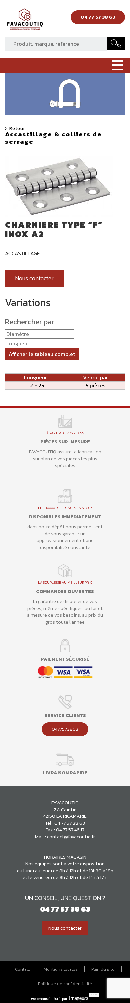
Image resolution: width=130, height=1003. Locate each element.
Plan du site (103, 969)
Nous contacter (34, 278)
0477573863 (65, 729)
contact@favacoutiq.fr (71, 836)
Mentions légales (61, 969)
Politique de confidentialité (65, 984)
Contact (22, 969)
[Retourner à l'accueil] (25, 21)
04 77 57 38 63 (69, 823)
